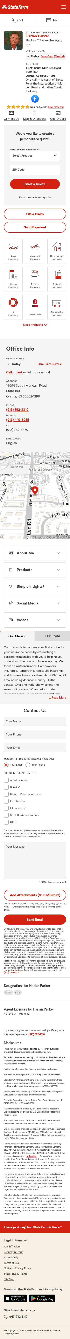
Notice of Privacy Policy (17, 1268)
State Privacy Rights (15, 1274)
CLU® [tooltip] (17, 992)
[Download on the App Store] (15, 1298)
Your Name (13, 721)
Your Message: (15, 846)
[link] (17, 6)
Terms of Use (11, 1263)
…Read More (57, 697)
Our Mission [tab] (17, 636)
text (19, 372)
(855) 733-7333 (11, 972)
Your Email (13, 747)
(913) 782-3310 (17, 409)
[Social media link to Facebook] (35, 99)
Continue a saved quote (35, 197)
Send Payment (35, 227)
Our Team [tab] (52, 636)
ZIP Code (18, 169)
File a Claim (35, 214)
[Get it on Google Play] (42, 1298)
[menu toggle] (63, 7)
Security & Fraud (13, 1252)
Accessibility (11, 1257)
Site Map (9, 1279)
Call (9, 372)
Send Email (35, 919)
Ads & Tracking (12, 1246)
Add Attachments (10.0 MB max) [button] (35, 895)
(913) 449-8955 (17, 419)
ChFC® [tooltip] (8, 992)
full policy (31, 1156)
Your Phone (13, 734)
